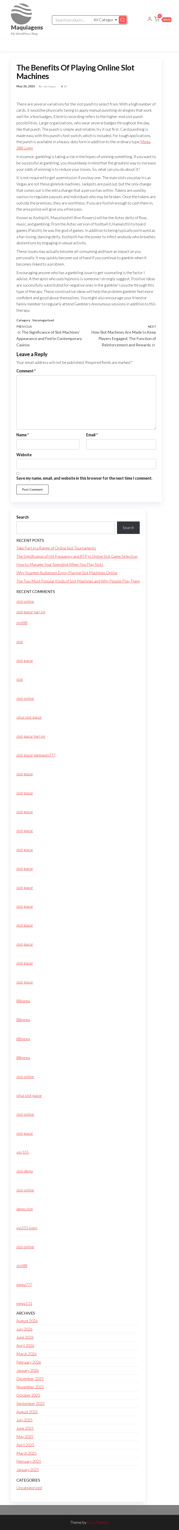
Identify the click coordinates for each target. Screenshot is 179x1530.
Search (22, 517)
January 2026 (27, 1370)
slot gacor (24, 660)
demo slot (24, 1208)
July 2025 (24, 1419)
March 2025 (26, 1453)
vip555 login (26, 1227)
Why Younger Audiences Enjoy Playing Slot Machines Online (66, 572)
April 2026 (25, 1345)
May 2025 (24, 1436)
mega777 (24, 1284)
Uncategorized (43, 320)
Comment (26, 370)
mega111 (24, 1303)
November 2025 (30, 1386)
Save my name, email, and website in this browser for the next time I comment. (84, 478)
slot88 (21, 622)
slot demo (24, 1171)
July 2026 (24, 1329)
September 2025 (30, 1403)
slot (19, 641)
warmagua (49, 86)
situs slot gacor (29, 717)
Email (92, 434)
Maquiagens (27, 27)
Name (22, 434)
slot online (25, 601)
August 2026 (27, 1320)
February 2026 (28, 1362)
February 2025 (28, 1461)
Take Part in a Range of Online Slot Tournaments (56, 548)
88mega (23, 1000)
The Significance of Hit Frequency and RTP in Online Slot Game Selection (77, 556)
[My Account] (149, 19)
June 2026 (25, 1337)
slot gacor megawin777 (35, 755)
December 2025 (30, 1378)
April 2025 (25, 1444)
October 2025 (28, 1395)
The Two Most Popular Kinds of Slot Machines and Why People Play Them (78, 581)
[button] (162, 19)
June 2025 (25, 1428)
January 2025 (27, 1469)
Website (24, 454)
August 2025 (27, 1411)
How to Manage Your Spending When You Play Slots (59, 564)
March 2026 (26, 1353)
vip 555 (22, 1152)
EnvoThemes (98, 1522)
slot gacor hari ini (30, 611)
